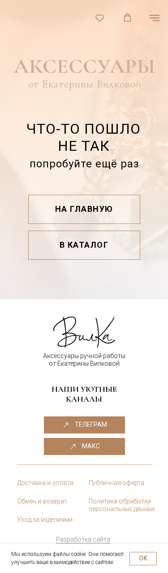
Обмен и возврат (42, 501)
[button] (99, 17)
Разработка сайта (83, 539)
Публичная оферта (116, 482)
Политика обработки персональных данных (122, 505)
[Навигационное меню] (154, 18)
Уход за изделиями (45, 519)
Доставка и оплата (45, 482)
